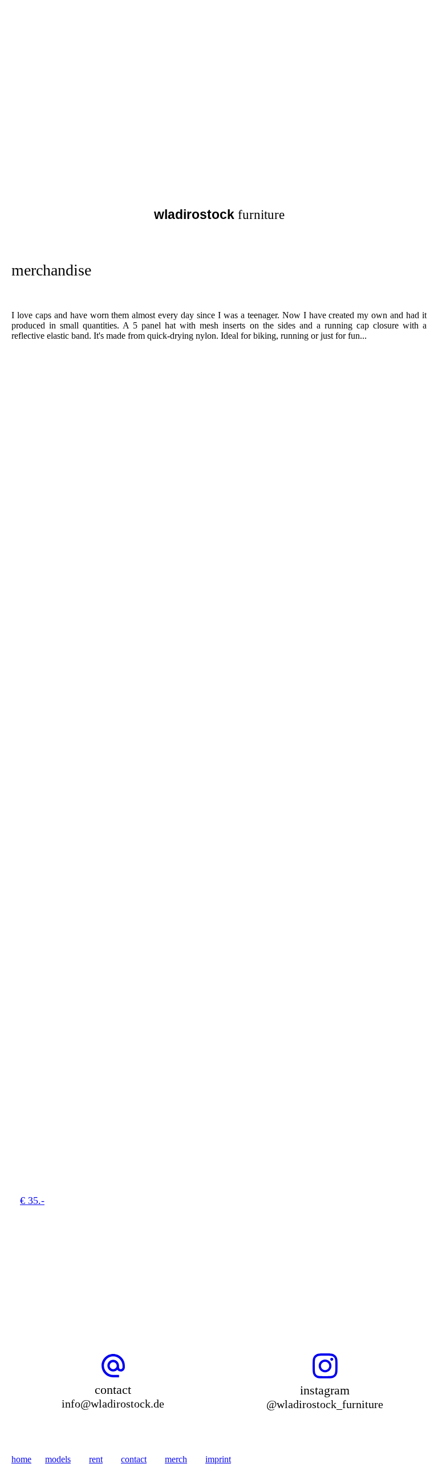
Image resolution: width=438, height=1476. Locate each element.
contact (134, 1459)
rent (96, 1459)
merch (176, 1459)
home (21, 1459)
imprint (218, 1459)
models (58, 1459)
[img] (117, 62)
